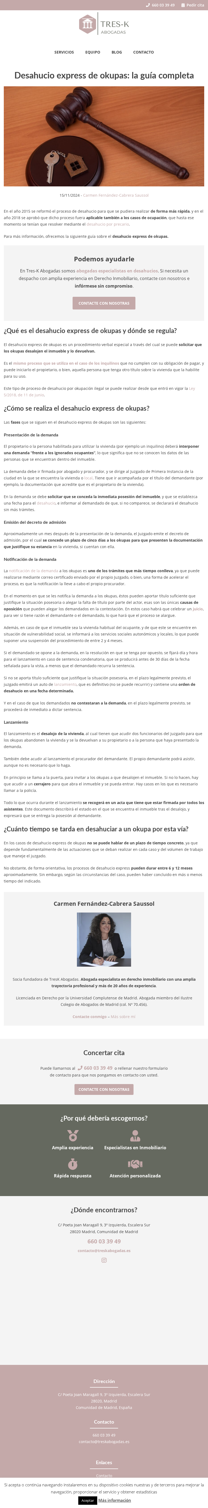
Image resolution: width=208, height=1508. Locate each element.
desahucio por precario (108, 224)
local (88, 477)
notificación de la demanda (33, 570)
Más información (114, 1500)
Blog (117, 52)
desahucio (46, 503)
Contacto (143, 52)
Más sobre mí (123, 1016)
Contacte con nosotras (104, 303)
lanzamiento (65, 684)
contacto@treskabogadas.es (104, 1250)
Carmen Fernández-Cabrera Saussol (116, 195)
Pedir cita (195, 5)
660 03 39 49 (163, 5)
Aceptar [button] (88, 1500)
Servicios (64, 52)
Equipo (92, 52)
